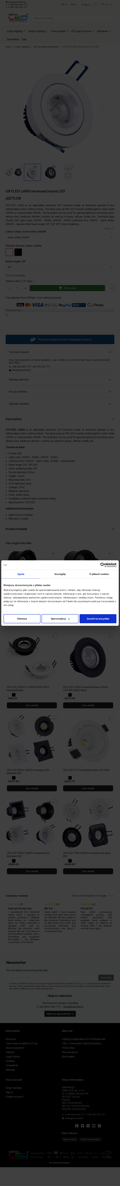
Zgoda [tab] (20, 574)
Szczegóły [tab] (60, 574)
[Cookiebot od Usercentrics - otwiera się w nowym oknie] (102, 565)
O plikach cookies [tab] (99, 574)
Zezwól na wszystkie (98, 618)
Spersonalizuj (58, 618)
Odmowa (22, 618)
